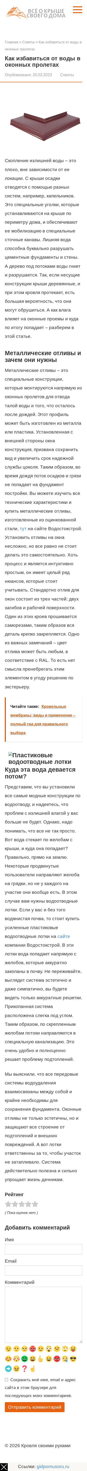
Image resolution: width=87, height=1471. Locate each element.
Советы (67, 75)
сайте (64, 936)
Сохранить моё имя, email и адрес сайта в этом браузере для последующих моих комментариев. (40, 1388)
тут (23, 528)
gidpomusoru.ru (53, 1466)
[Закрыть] (4, 1467)
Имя (9, 1239)
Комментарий (20, 1282)
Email (10, 1261)
